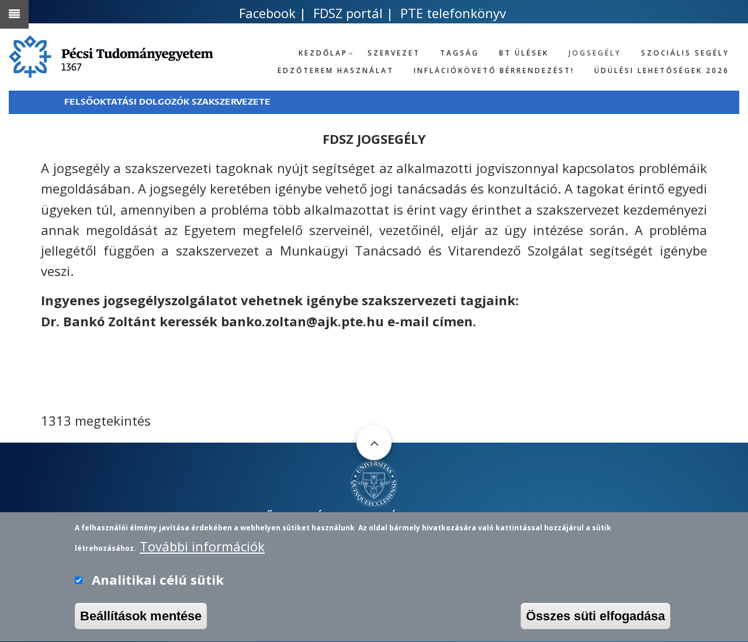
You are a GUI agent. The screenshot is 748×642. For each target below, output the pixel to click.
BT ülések (524, 53)
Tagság (459, 53)
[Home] (374, 482)
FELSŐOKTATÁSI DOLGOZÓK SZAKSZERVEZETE (167, 102)
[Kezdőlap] (111, 54)
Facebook (267, 13)
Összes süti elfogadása (595, 616)
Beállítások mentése (141, 616)
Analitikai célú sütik (158, 579)
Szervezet (394, 53)
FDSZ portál (348, 13)
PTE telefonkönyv (453, 13)
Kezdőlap (323, 53)
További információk (202, 545)
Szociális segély (685, 53)
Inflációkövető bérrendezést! (494, 70)
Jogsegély (595, 53)
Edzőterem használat (336, 70)
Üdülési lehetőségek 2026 (661, 70)
